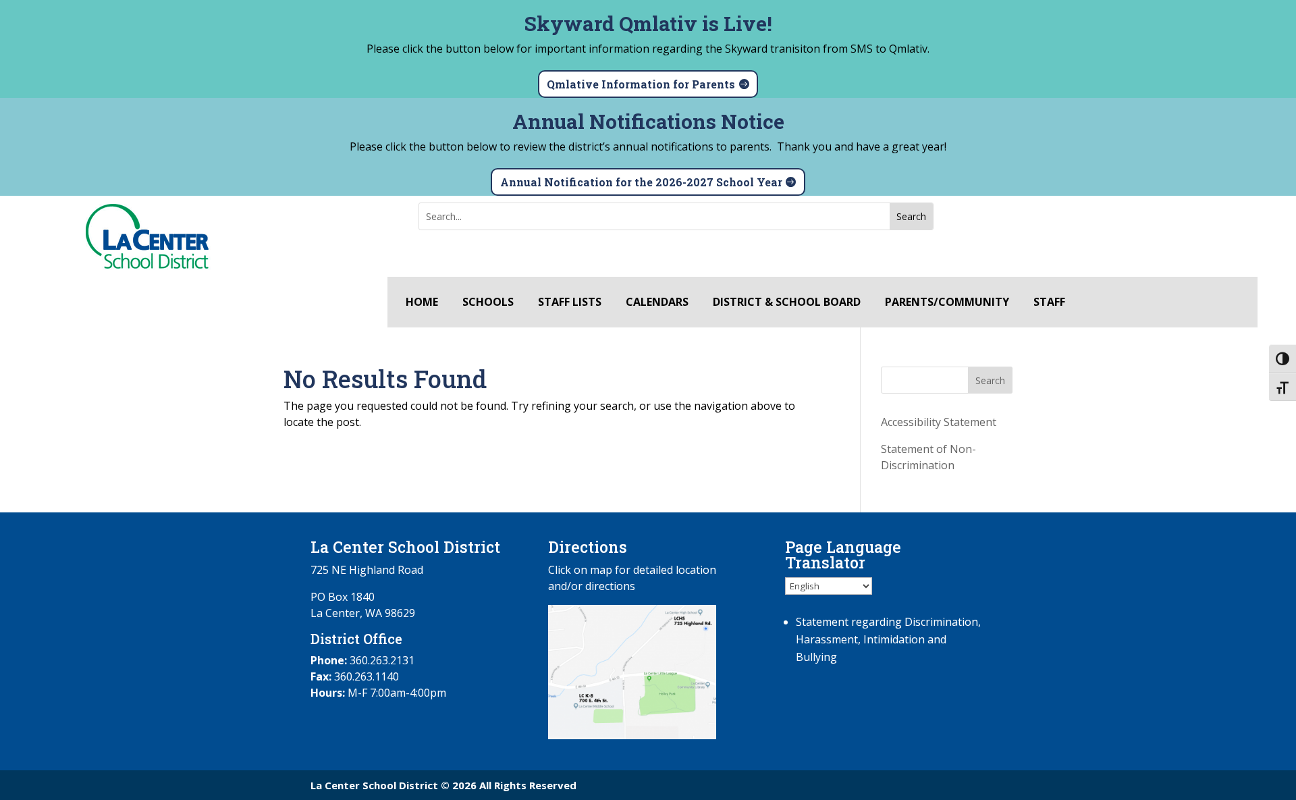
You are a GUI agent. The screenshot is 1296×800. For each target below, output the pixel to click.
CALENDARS (657, 302)
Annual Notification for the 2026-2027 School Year (641, 182)
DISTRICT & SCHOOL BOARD (787, 302)
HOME (422, 302)
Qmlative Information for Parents (641, 84)
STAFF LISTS (569, 302)
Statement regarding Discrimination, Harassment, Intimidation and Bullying (888, 639)
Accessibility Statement (938, 422)
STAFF (1049, 302)
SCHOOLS (488, 302)
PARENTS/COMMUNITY (947, 302)
